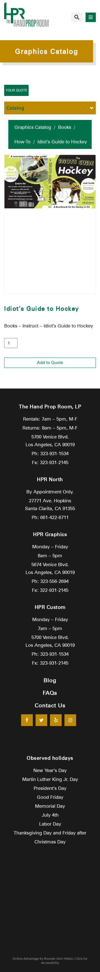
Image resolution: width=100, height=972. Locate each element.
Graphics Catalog (32, 127)
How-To (22, 141)
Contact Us (50, 705)
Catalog (15, 108)
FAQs (50, 692)
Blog (50, 680)
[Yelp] (56, 720)
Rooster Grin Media (58, 958)
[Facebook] (27, 720)
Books (64, 127)
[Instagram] (70, 720)
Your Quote (16, 90)
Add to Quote (50, 362)
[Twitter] (41, 720)
